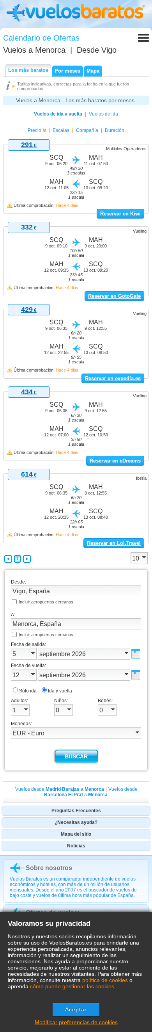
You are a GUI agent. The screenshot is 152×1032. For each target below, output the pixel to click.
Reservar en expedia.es (113, 378)
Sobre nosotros (49, 868)
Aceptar (76, 1009)
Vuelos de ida (103, 114)
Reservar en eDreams (115, 461)
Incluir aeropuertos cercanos (46, 602)
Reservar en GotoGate (114, 296)
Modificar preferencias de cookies (76, 1022)
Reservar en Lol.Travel (114, 543)
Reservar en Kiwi (120, 214)
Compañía (87, 130)
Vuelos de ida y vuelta (58, 114)
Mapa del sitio (76, 834)
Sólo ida (28, 691)
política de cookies (105, 980)
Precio (34, 130)
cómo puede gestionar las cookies (72, 986)
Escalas (61, 130)
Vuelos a (34, 50)
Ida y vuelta (60, 691)
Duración (114, 130)
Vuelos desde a (59, 789)
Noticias (76, 846)
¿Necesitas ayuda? (76, 822)
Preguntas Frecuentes (76, 810)
